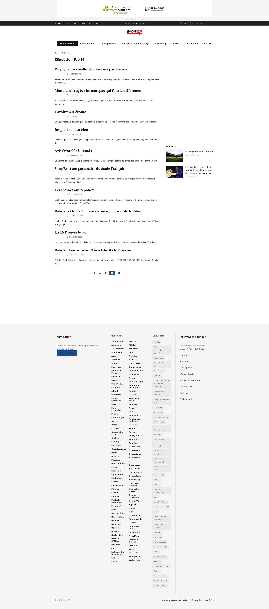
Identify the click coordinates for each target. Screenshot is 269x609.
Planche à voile (134, 399)
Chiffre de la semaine (159, 393)
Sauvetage (134, 450)
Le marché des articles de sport (161, 452)
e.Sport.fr (184, 361)
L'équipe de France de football (159, 443)
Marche (132, 341)
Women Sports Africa (190, 380)
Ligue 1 (157, 479)
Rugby (132, 432)
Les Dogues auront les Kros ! (199, 151)
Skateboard (135, 457)
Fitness (115, 489)
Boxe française (116, 409)
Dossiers (115, 460)
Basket (114, 380)
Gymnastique (118, 513)
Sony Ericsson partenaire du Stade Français (90, 169)
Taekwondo (135, 515)
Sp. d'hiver (134, 468)
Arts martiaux (118, 349)
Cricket (115, 438)
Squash (132, 504)
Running (133, 443)
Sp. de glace (135, 472)
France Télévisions (159, 428)
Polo (131, 411)
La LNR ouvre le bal (70, 232)
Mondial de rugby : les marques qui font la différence (98, 91)
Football (115, 496)
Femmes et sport (161, 417)
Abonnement (117, 341)
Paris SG (158, 537)
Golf (113, 509)
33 (119, 273)
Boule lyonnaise (116, 399)
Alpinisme (116, 345)
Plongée (133, 404)
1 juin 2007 (73, 116)
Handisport (116, 524)
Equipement (117, 474)
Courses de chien (117, 433)
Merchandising (160, 502)
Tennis (132, 523)
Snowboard (134, 465)
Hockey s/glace (115, 540)
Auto (113, 356)
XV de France (160, 586)
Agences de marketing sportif (159, 350)
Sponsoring (160, 43)
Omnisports (135, 367)
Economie (192, 43)
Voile (131, 549)
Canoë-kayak (117, 417)
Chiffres (208, 43)
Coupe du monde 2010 (161, 401)
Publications (135, 415)
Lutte (114, 561)
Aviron (114, 363)
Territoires (134, 532)
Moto (131, 352)
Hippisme (116, 528)
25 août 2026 (192, 155)
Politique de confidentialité (91, 23)
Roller (132, 428)
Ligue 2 (157, 484)
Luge (113, 558)
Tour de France (161, 576)
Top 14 (69, 53)
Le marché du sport (160, 468)
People (132, 391)
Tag (63, 53)
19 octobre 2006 (76, 255)
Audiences (158, 358)
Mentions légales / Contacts (66, 23)
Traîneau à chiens (134, 540)
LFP (155, 475)
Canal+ (157, 376)
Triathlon (133, 545)
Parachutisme (136, 370)
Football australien (116, 501)
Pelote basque (136, 381)
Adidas (157, 342)
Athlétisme (116, 352)
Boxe (113, 404)
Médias (177, 43)
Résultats (134, 425)
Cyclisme (116, 445)
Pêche (132, 378)
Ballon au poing (116, 371)
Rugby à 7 (134, 436)
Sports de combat (134, 484)
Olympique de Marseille (160, 518)
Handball (115, 520)
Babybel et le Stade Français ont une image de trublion (98, 211)
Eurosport (158, 412)
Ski (130, 461)
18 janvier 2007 (75, 216)
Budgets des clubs (159, 364)
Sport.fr (183, 355)
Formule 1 (116, 506)
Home (57, 53)
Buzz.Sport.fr (186, 368)
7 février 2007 (75, 173)
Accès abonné (86, 43)
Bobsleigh (116, 395)
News (131, 360)
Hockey (115, 531)
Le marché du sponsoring (160, 460)
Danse (114, 452)
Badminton (116, 367)
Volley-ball (134, 556)
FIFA (163, 422)
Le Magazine (107, 43)
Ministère (133, 349)
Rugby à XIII (135, 439)
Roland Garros (160, 557)
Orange (157, 532)
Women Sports (160, 581)
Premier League (161, 547)
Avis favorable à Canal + (73, 151)
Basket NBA (117, 384)
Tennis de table (134, 527)
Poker (132, 408)
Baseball (115, 376)
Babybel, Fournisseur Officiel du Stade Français (93, 250)
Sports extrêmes (134, 496)
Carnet (114, 421)
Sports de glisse (134, 490)
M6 (155, 497)
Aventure (115, 360)
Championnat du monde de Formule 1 (161, 384)
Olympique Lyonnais (159, 526)
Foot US (115, 493)
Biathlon (115, 387)
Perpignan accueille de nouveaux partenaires (91, 69)
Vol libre (133, 553)
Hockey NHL (117, 535)
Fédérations (117, 485)
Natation (133, 356)
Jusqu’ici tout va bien (71, 130)
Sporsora (158, 566)
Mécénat (158, 507)
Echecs (115, 467)
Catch (114, 425)
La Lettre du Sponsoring (135, 43)
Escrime (115, 482)
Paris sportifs (160, 542)
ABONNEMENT (68, 44)
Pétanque (134, 395)
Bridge (114, 414)
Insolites (115, 544)
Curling (115, 441)
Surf (131, 512)
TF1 (167, 566)
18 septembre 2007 (77, 74)
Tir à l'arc (134, 536)
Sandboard (134, 447)
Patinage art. (135, 374)
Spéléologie (135, 476)
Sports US (134, 501)
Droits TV (158, 407)
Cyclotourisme (118, 449)
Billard (114, 391)
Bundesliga (159, 371)
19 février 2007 (75, 155)
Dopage (115, 456)
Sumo (132, 508)
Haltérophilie (117, 517)
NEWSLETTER (67, 353)
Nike (156, 512)
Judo (113, 548)
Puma (156, 552)
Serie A (157, 561)
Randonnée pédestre (134, 420)
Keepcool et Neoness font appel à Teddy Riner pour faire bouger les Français (198, 170)
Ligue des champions (159, 490)
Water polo (134, 560)
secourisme (135, 454)
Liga (162, 475)
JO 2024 (158, 435)
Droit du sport (118, 463)
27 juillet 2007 (75, 95)
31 (106, 273)
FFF (155, 422)
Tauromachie (135, 519)
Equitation (116, 478)
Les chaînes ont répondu (75, 190)
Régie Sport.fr (186, 399)
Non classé (134, 363)
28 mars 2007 (74, 134)
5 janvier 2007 (75, 237)
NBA (167, 507)
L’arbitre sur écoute (70, 112)
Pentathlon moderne (134, 386)
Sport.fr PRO (186, 386)
